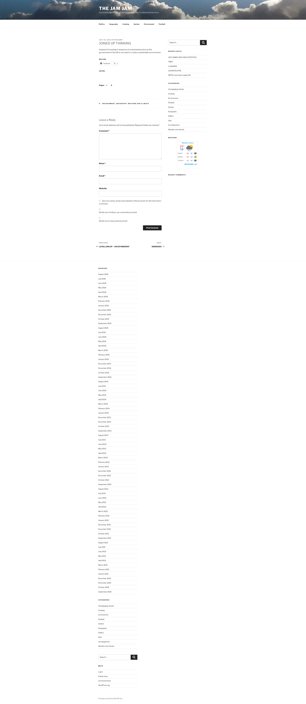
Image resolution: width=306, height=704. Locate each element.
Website (103, 188)
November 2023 (104, 422)
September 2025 (104, 323)
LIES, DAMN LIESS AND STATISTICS (182, 57)
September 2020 (105, 592)
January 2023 (103, 467)
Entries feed (102, 676)
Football (162, 24)
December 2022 (104, 471)
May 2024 (102, 395)
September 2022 (104, 484)
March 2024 (103, 404)
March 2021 (103, 565)
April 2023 (102, 453)
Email (102, 176)
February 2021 (103, 569)
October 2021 (103, 534)
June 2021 (102, 551)
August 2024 (103, 381)
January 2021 (103, 574)
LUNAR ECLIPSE (174, 71)
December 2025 (104, 310)
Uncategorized (173, 125)
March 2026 (103, 297)
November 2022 (104, 475)
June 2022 (102, 498)
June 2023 (102, 444)
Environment (149, 24)
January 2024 (103, 413)
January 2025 (103, 359)
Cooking (126, 24)
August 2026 (103, 274)
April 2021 (102, 560)
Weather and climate (138, 103)
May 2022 (102, 502)
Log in (100, 672)
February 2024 (103, 408)
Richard (119, 40)
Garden (136, 24)
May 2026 (102, 288)
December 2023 (104, 417)
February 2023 (103, 462)
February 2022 (103, 516)
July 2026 (102, 279)
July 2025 (102, 332)
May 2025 (102, 341)
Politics (102, 24)
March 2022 (103, 511)
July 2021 (101, 547)
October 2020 (103, 587)
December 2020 (104, 578)
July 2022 (102, 493)
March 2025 (103, 350)
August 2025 (103, 328)
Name (102, 163)
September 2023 (104, 431)
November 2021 (104, 529)
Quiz (170, 120)
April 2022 (102, 507)
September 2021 (104, 538)
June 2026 (102, 283)
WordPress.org (104, 685)
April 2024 (102, 399)
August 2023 (103, 435)
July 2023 (102, 440)
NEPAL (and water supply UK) (179, 75)
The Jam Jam (115, 8)
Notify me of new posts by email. (113, 221)
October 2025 (103, 319)
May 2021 (102, 556)
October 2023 (103, 426)
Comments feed (104, 681)
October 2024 (103, 373)
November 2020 (104, 583)
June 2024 (102, 390)
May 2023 (102, 449)
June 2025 (102, 337)
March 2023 (103, 458)
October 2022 (103, 480)
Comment (104, 131)
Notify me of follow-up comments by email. (118, 212)
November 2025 (104, 314)
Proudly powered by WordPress (110, 698)
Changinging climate (176, 89)
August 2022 (103, 489)
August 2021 (103, 543)
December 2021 (104, 525)
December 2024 (104, 364)
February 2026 (103, 301)
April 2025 (102, 346)
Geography (113, 24)
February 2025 (103, 355)
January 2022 (103, 520)
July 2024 (102, 386)
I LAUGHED (172, 66)
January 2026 (103, 306)
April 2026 (102, 292)
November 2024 (104, 368)
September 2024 (104, 377)
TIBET (170, 62)
